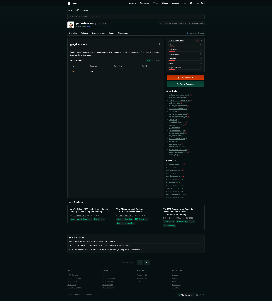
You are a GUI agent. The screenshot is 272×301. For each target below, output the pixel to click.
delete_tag (173, 119)
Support (175, 275)
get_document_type (177, 130)
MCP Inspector (108, 288)
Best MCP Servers (74, 288)
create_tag (173, 111)
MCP (77, 10)
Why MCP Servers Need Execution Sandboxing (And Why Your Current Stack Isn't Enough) (178, 212)
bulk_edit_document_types (179, 100)
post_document (175, 144)
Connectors (144, 3)
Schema (84, 33)
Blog (174, 281)
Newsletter (176, 284)
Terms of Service (143, 275)
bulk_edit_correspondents (179, 95)
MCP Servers (72, 275)
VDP (139, 281)
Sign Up (200, 3)
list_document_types (177, 138)
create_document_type (178, 108)
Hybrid (202, 33)
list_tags (172, 141)
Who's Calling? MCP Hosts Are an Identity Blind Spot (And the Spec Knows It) (89, 210)
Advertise (176, 288)
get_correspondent (176, 125)
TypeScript (192, 33)
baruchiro (82, 27)
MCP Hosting (107, 284)
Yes (140, 262)
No (147, 262)
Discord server (134, 250)
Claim (89, 26)
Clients (165, 3)
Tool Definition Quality (176, 41)
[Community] (191, 3)
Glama (69, 10)
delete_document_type (178, 117)
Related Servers (98, 33)
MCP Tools (71, 284)
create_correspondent (178, 106)
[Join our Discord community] (197, 295)
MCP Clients (72, 281)
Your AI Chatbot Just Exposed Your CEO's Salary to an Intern (130, 210)
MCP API (113, 241)
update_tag (173, 155)
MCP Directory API (109, 278)
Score (111, 33)
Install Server (187, 77)
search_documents (176, 147)
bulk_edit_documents (177, 98)
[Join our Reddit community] (200, 295)
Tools (155, 3)
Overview (73, 33)
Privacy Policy (142, 278)
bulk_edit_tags (174, 103)
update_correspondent (178, 149)
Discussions (123, 33)
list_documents (175, 136)
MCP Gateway (108, 281)
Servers (132, 3)
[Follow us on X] (204, 295)
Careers (175, 278)
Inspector (175, 3)
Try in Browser (187, 84)
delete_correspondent (178, 114)
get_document (174, 127)
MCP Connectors (74, 278)
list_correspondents (177, 133)
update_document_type (178, 152)
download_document (177, 122)
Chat (104, 275)
